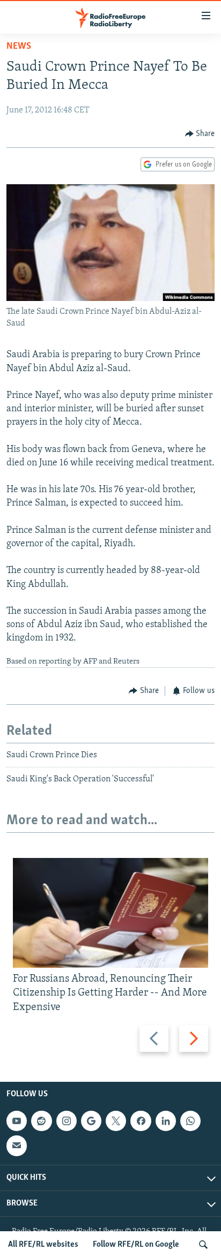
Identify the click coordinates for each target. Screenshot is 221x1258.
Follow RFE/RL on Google (136, 1244)
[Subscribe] (16, 1145)
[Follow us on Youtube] (16, 1121)
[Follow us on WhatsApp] (190, 1121)
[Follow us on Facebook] (140, 1121)
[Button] (200, 134)
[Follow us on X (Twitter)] (116, 1121)
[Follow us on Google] (91, 1121)
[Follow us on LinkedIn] (166, 1121)
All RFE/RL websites (43, 1244)
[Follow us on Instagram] (66, 1121)
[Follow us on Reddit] (41, 1121)
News (18, 46)
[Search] (203, 1244)
